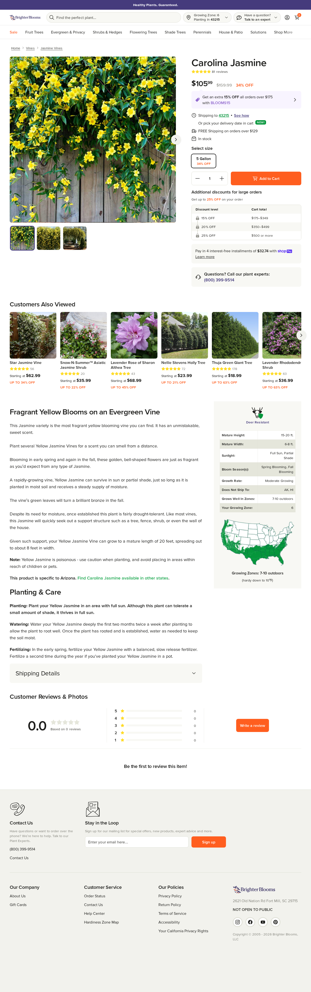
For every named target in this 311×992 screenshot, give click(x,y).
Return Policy (169, 904)
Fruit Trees (34, 32)
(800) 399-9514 (219, 279)
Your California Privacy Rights (183, 931)
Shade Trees (175, 32)
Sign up (208, 842)
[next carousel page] (301, 335)
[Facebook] (250, 922)
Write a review (252, 725)
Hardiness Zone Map (101, 922)
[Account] (287, 17)
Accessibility (169, 922)
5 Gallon (203, 161)
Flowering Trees (143, 32)
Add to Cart (269, 178)
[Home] (25, 17)
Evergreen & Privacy (68, 32)
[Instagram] (237, 922)
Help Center (94, 913)
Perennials (202, 32)
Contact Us (19, 858)
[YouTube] (263, 922)
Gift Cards (18, 904)
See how (241, 115)
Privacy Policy (170, 896)
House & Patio (231, 32)
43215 (224, 115)
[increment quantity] (222, 178)
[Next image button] (176, 139)
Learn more (205, 256)
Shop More (283, 32)
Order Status (94, 896)
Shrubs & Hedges (107, 32)
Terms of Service (172, 913)
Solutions (258, 32)
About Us (18, 896)
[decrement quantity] (197, 178)
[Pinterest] (275, 922)
